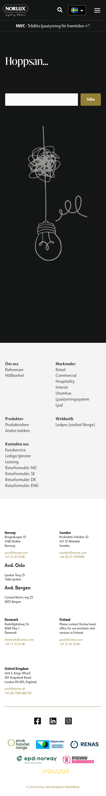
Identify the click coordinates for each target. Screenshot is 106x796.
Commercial (66, 375)
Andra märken (17, 430)
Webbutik (64, 418)
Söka (91, 99)
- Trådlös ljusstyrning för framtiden (50, 25)
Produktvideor (17, 424)
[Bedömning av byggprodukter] (75, 759)
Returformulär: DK (20, 479)
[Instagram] (68, 721)
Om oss (12, 363)
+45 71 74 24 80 (15, 644)
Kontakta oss (17, 443)
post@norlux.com (16, 553)
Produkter (14, 418)
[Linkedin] (53, 721)
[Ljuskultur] (53, 770)
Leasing (12, 461)
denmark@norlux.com (19, 639)
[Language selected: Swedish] (77, 10)
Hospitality (65, 381)
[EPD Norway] (34, 759)
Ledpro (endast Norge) (75, 424)
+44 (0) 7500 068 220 (18, 693)
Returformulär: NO (21, 467)
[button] (60, 10)
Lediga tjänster (18, 455)
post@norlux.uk (15, 689)
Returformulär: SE (20, 473)
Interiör (62, 387)
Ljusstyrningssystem (72, 399)
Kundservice (15, 449)
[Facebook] (37, 721)
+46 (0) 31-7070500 (71, 557)
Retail (61, 369)
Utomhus (63, 393)
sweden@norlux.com (73, 553)
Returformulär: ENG (22, 485)
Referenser (14, 369)
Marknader (66, 363)
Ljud (59, 405)
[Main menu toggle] (97, 10)
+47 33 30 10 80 (15, 557)
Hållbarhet (14, 375)
